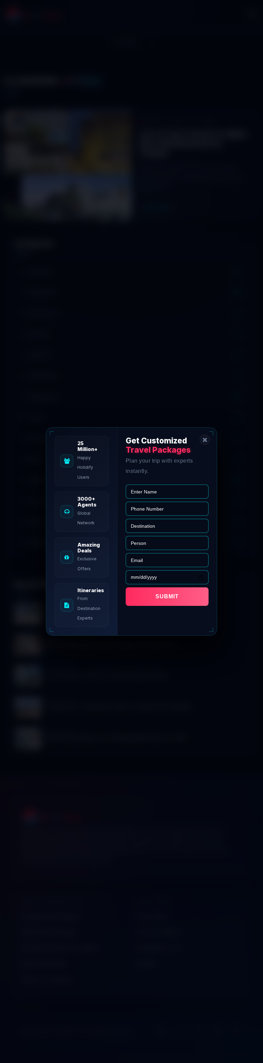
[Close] (205, 440)
